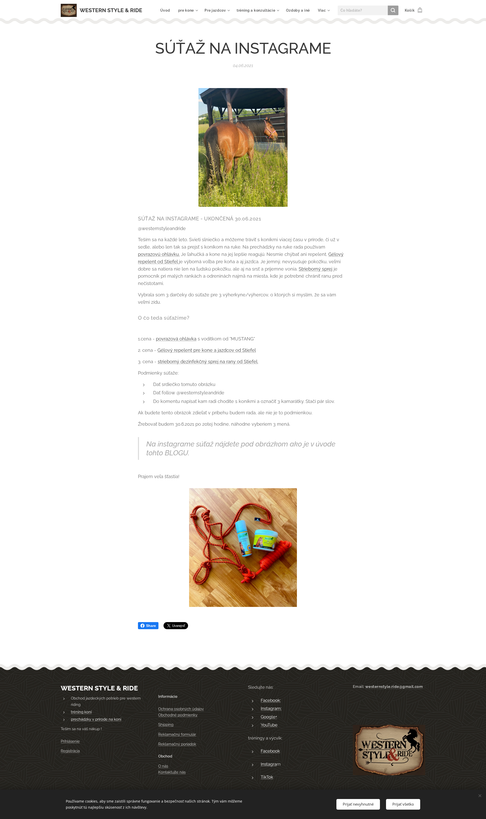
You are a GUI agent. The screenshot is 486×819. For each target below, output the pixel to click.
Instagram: (271, 708)
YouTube (269, 724)
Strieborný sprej (315, 269)
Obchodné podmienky (177, 715)
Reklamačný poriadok (177, 744)
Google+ (269, 716)
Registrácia (70, 751)
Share (151, 626)
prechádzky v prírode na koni (96, 719)
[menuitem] (166, 10)
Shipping (165, 724)
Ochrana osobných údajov (181, 709)
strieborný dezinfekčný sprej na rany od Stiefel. (208, 361)
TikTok (267, 777)
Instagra (269, 764)
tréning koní (81, 712)
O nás (163, 766)
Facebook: (271, 700)
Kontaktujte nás (172, 772)
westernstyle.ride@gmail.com (394, 686)
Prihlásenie (70, 741)
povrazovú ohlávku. (159, 254)
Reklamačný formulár (177, 734)
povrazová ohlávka (176, 338)
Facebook (270, 750)
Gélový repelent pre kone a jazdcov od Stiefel (206, 350)
